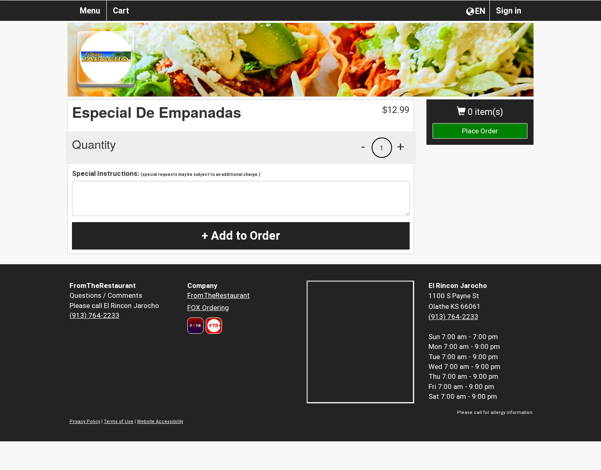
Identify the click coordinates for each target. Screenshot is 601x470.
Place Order (480, 131)
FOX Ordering (208, 308)
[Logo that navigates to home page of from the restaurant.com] (195, 325)
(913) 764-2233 (94, 315)
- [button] (363, 146)
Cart (121, 11)
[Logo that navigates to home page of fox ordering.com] (213, 325)
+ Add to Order (241, 236)
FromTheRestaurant (218, 295)
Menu (90, 11)
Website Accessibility (160, 421)
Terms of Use (118, 421)
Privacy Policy (85, 421)
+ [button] (400, 146)
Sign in (508, 11)
